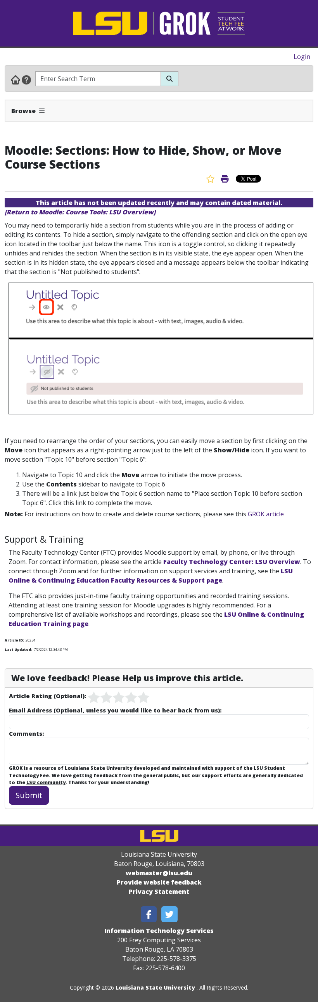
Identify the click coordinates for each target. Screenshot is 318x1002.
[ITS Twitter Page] (169, 914)
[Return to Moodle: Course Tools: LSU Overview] (80, 212)
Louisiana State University (155, 987)
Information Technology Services (159, 930)
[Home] (15, 79)
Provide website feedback (159, 882)
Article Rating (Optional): (47, 696)
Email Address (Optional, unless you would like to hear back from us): (115, 710)
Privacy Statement (159, 891)
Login (302, 56)
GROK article (266, 514)
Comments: (26, 733)
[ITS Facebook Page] (149, 914)
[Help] (26, 79)
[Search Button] (169, 78)
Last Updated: (18, 649)
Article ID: (14, 640)
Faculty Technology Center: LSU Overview (231, 561)
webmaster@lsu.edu (159, 873)
